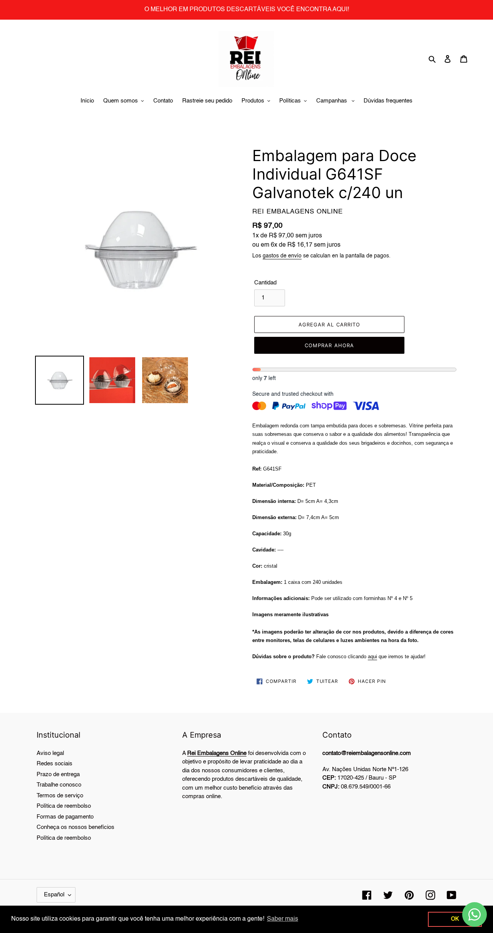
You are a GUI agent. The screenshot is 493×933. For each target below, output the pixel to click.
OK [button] (455, 919)
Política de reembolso (64, 806)
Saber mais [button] (282, 919)
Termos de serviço (60, 796)
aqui (372, 656)
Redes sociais (54, 764)
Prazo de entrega (58, 774)
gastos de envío (282, 256)
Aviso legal (50, 753)
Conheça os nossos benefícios (75, 827)
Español (54, 895)
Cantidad (265, 283)
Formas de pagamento (65, 817)
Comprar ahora (329, 345)
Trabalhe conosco (59, 785)
